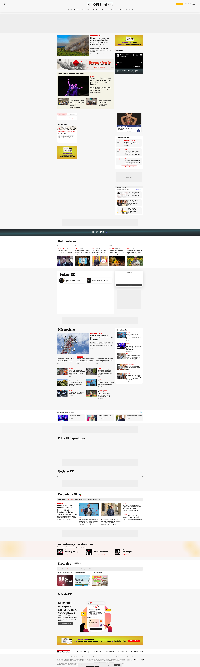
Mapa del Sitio (97, 651)
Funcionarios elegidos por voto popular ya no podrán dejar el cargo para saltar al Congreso (132, 162)
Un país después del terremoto (71, 73)
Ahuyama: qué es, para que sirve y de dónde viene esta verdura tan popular (116, 252)
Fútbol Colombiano (102, 390)
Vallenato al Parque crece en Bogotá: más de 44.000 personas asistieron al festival (101, 81)
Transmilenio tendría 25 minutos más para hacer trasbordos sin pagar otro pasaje (105, 372)
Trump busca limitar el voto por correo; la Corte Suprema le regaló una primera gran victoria (77, 372)
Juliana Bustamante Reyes (136, 519)
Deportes (66, 279)
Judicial (125, 159)
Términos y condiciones (101, 656)
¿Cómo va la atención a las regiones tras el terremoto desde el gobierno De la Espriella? (77, 103)
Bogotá (92, 76)
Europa (70, 379)
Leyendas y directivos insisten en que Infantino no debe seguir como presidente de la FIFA (64, 252)
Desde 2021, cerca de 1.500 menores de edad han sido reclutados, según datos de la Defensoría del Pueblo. (67, 516)
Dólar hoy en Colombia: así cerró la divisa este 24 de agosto (133, 367)
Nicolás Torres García (134, 510)
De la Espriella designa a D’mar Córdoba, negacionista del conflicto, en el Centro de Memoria (111, 521)
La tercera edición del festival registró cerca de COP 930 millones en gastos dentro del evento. (100, 88)
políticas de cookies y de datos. (92, 666)
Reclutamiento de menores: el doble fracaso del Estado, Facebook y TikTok (65, 508)
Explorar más (70, 554)
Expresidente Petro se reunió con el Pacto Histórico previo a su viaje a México (106, 382)
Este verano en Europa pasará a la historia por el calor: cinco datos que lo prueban (75, 383)
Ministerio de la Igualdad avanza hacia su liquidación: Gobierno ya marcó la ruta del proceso (100, 252)
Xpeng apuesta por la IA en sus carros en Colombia (76, 392)
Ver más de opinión (66, 118)
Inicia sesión (61, 138)
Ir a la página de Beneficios (65, 623)
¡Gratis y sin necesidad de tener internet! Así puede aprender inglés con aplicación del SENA (133, 358)
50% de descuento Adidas (64, 573)
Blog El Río (99, 36)
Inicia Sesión (188, 4)
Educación (128, 354)
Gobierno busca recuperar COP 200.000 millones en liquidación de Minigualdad (127, 71)
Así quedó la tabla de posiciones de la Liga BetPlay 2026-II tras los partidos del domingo (104, 394)
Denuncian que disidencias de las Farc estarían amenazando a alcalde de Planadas (104, 360)
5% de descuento (97, 573)
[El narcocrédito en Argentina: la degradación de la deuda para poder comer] (82, 261)
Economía (133, 140)
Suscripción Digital (122, 651)
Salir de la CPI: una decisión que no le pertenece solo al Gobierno (132, 516)
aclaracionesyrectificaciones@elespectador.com (104, 662)
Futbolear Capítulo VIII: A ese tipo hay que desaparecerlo (100, 281)
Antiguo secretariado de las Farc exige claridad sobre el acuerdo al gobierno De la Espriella (132, 506)
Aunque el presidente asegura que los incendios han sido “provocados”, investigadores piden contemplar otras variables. (101, 49)
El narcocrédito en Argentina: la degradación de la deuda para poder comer (82, 252)
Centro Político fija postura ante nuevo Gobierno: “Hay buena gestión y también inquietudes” (133, 378)
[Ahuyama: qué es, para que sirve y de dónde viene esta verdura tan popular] (117, 261)
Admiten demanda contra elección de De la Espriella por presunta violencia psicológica (133, 347)
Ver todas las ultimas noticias (129, 166)
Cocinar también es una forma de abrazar (104, 101)
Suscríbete (179, 4)
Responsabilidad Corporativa (116, 656)
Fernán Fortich (100, 53)
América (71, 368)
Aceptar (117, 665)
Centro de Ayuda (73, 656)
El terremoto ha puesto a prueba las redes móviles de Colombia (131, 143)
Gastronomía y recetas (103, 99)
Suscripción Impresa (109, 651)
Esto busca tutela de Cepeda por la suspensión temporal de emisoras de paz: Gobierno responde (88, 521)
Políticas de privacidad (86, 656)
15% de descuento (80, 573)
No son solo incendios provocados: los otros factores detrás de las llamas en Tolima (99, 41)
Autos (70, 390)
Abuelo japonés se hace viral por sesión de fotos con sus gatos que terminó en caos (134, 252)
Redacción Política (90, 525)
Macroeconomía (130, 364)
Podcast (93, 279)
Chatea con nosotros (138, 651)
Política (72, 99)
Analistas (125, 514)
